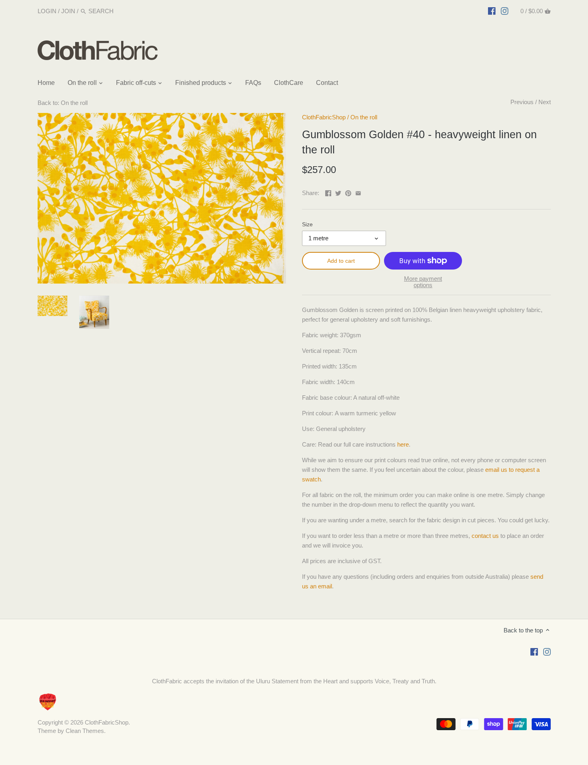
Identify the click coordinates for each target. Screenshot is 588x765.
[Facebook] (492, 10)
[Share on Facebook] (328, 192)
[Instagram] (504, 10)
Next (544, 102)
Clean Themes (85, 730)
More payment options (423, 282)
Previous (522, 102)
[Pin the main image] (348, 192)
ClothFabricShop (324, 117)
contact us (485, 535)
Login (47, 11)
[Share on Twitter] (338, 192)
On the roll (363, 117)
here (403, 444)
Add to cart (341, 261)
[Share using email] (358, 192)
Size (307, 224)
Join (68, 11)
